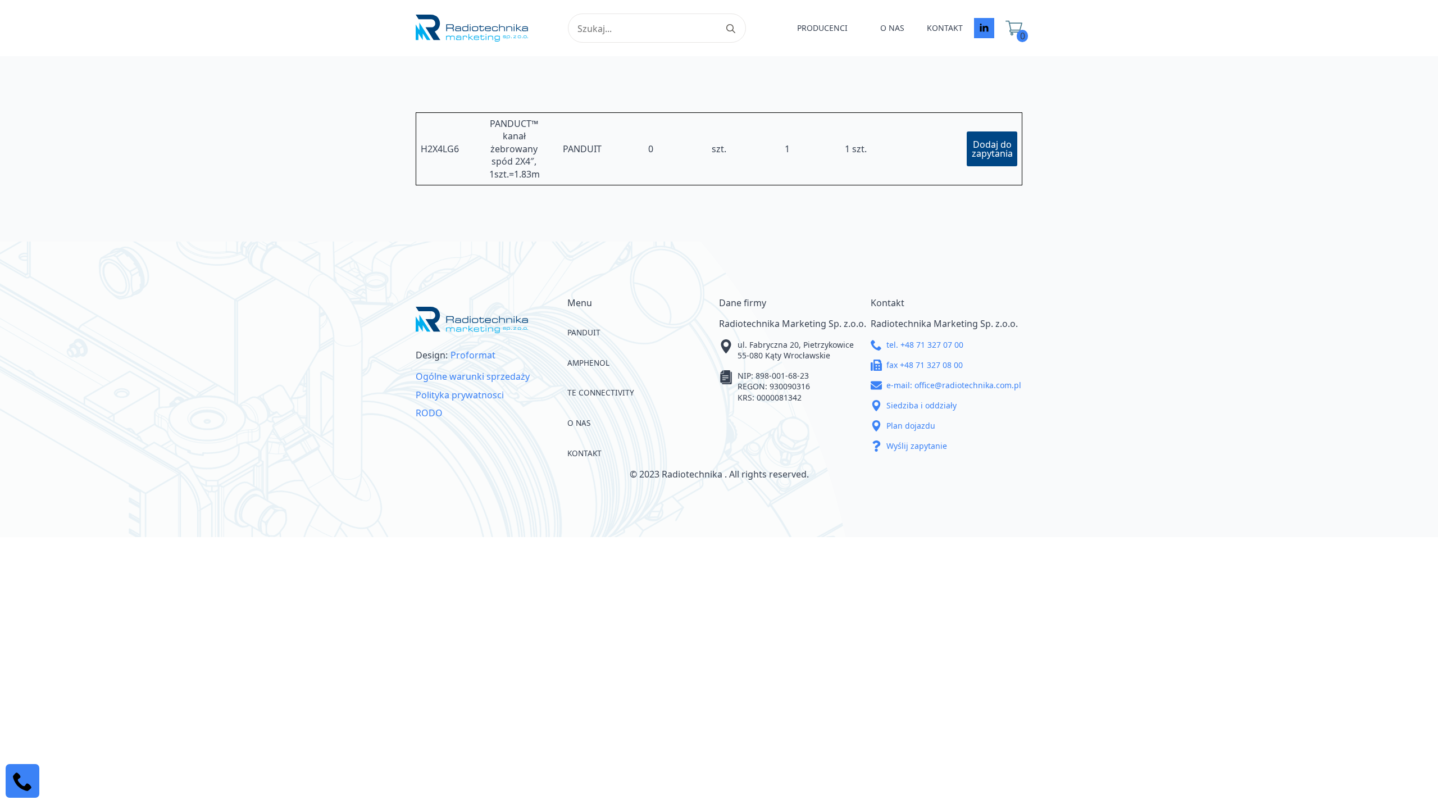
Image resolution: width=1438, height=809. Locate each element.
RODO (429, 413)
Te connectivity (600, 392)
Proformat (472, 355)
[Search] (730, 28)
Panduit (583, 332)
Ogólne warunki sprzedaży (473, 376)
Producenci (822, 27)
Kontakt (945, 27)
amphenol (588, 362)
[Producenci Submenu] (858, 28)
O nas (892, 27)
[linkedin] (984, 28)
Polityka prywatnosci (460, 395)
